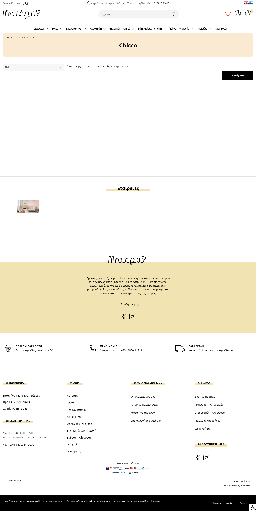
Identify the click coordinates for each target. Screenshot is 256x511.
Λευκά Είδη (96, 28)
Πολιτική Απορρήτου (208, 420)
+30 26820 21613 (160, 3)
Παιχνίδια (202, 28)
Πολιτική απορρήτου (153, 501)
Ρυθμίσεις (244, 503)
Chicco (33, 37)
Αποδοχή (230, 503)
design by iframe (241, 481)
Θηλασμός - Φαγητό (119, 28)
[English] (246, 3)
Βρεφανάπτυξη (74, 28)
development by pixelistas (236, 485)
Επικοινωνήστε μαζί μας (146, 420)
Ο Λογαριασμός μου (143, 396)
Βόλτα (55, 28)
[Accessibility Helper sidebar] (252, 507)
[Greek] (251, 3)
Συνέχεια (238, 75)
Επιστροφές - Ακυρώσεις (210, 412)
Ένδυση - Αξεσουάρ (179, 28)
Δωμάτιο (39, 28)
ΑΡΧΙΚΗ (10, 37)
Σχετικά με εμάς (205, 396)
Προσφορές (221, 28)
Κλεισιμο (217, 503)
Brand (22, 37)
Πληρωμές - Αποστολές (209, 404)
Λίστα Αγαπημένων (143, 412)
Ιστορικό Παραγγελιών (145, 404)
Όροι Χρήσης (203, 428)
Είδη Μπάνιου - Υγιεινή (150, 28)
